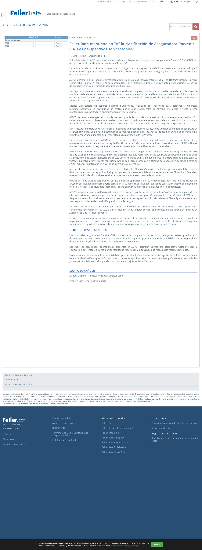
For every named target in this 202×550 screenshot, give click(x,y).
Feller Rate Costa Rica (113, 452)
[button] (4, 15)
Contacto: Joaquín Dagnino (18, 375)
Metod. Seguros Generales (18, 384)
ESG (154, 1)
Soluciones (142, 1)
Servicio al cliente (161, 428)
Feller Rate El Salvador (114, 447)
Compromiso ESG (62, 418)
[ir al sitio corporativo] (14, 421)
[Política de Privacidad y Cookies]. (124, 546)
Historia (7, 434)
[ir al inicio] (27, 12)
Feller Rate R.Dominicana (115, 442)
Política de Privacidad (64, 440)
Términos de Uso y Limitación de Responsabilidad (70, 434)
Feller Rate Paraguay (113, 437)
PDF (194, 38)
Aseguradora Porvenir (27, 25)
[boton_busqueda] (196, 26)
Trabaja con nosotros (14, 444)
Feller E (107, 423)
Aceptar (157, 545)
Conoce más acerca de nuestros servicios (174, 423)
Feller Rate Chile (111, 432)
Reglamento (59, 427)
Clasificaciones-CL (106, 1)
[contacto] (162, 2)
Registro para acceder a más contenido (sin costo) (175, 439)
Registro (188, 1)
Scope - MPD (126, 1)
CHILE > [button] (178, 2)
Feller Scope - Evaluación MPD (118, 428)
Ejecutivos (8, 439)
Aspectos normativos (64, 423)
